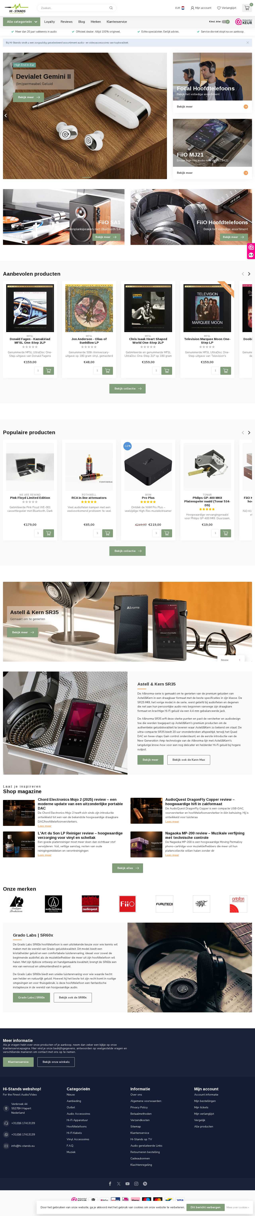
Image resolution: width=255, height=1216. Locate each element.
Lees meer (45, 826)
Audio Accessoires (78, 1114)
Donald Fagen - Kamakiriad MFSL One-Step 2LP (30, 340)
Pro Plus (148, 497)
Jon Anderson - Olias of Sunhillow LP (89, 340)
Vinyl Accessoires (78, 1139)
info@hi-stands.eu (23, 1146)
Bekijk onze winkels (56, 1062)
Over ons (136, 1095)
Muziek (71, 1152)
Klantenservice (117, 22)
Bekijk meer (150, 760)
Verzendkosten (140, 1120)
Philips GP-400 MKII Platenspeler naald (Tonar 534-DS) (207, 501)
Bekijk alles (125, 868)
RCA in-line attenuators (89, 497)
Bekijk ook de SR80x (73, 997)
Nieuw (71, 1095)
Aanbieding (74, 1101)
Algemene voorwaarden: (146, 1101)
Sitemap (135, 1126)
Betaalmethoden (141, 1114)
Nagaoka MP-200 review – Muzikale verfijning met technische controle (204, 835)
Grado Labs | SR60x (31, 997)
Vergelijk (199, 1120)
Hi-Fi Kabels (74, 1133)
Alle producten (203, 1126)
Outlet (71, 1107)
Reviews (67, 22)
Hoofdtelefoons (77, 1126)
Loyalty (49, 22)
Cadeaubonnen (140, 1158)
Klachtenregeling (141, 1165)
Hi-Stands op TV (141, 1139)
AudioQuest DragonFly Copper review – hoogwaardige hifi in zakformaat (200, 802)
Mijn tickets (201, 1107)
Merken (96, 22)
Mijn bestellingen (205, 1101)
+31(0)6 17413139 (23, 1123)
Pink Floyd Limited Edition (30, 497)
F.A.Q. (70, 1146)
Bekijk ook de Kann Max (189, 760)
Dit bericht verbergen (206, 1207)
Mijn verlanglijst (204, 1114)
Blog (81, 22)
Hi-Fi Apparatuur (77, 1120)
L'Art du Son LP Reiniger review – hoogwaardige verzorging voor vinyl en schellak (80, 835)
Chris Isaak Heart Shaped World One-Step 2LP (148, 340)
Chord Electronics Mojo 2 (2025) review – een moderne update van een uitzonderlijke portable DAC (80, 804)
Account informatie (206, 1095)
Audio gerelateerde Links (146, 1146)
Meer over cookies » (238, 1207)
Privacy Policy (139, 1107)
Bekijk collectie (125, 389)
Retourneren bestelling (145, 1152)
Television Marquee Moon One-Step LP (207, 340)
